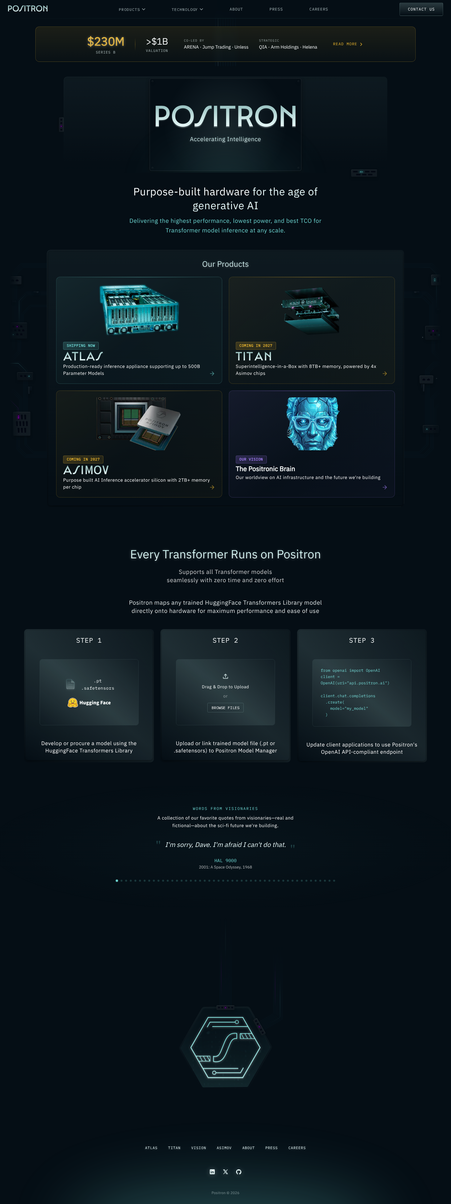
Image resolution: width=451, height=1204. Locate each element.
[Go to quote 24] (223, 881)
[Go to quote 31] (256, 881)
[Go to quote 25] (228, 881)
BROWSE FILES (225, 707)
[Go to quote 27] (237, 881)
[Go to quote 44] (316, 881)
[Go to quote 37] (283, 881)
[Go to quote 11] (163, 881)
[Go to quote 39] (293, 881)
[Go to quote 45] (320, 881)
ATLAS (151, 1148)
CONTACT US (421, 9)
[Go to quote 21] (209, 881)
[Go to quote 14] (177, 881)
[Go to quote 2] (121, 881)
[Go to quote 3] (126, 881)
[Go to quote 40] (297, 881)
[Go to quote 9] (154, 881)
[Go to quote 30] (251, 881)
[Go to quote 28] (242, 881)
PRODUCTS (129, 9)
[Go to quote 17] (191, 881)
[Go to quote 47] (329, 881)
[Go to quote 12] (168, 881)
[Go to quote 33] (265, 881)
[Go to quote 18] (195, 881)
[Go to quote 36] (279, 881)
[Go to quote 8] (149, 881)
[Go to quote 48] (334, 881)
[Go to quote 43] (311, 881)
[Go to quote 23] (219, 881)
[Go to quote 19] (200, 881)
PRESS (276, 9)
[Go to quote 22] (214, 881)
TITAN (174, 1148)
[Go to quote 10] (158, 881)
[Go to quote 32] (260, 881)
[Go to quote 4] (131, 881)
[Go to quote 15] (182, 881)
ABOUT (236, 9)
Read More (345, 44)
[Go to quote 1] (117, 881)
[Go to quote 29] (246, 881)
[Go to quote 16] (186, 881)
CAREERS (318, 9)
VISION (198, 1148)
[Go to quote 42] (306, 881)
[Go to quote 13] (172, 881)
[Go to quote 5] (135, 881)
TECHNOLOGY (185, 9)
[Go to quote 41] (302, 881)
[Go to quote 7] (145, 881)
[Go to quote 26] (232, 881)
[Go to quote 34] (269, 881)
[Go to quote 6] (140, 881)
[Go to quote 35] (274, 881)
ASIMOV (224, 1148)
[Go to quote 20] (205, 881)
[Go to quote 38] (288, 881)
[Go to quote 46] (325, 881)
